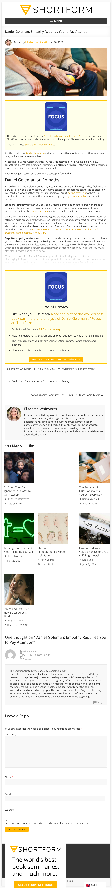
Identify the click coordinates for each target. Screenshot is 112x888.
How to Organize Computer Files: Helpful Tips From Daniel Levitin (66, 395)
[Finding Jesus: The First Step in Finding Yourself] (19, 514)
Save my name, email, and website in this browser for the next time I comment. (48, 823)
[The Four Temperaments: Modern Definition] (53, 514)
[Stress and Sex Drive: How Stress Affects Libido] (19, 575)
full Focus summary (49, 329)
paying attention (77, 193)
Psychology (67, 368)
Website (9, 809)
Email (9, 794)
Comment (11, 734)
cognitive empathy (76, 196)
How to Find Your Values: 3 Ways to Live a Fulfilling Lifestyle (93, 551)
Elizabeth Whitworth (36, 42)
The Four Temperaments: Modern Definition (52, 551)
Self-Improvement (85, 368)
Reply (99, 702)
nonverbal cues (39, 211)
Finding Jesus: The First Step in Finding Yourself (18, 549)
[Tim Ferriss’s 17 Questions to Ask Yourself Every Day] (94, 453)
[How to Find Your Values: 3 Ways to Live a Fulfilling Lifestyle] (94, 514)
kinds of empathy (35, 153)
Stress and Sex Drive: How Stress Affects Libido (17, 612)
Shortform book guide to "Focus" (62, 136)
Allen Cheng (47, 559)
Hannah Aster (14, 556)
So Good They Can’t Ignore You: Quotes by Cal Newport (17, 490)
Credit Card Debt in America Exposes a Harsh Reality (39, 381)
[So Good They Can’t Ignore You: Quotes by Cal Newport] (19, 453)
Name (9, 777)
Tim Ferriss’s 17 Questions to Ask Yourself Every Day (90, 490)
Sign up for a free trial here (39, 144)
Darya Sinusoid (90, 499)
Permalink (28, 659)
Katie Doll (87, 559)
